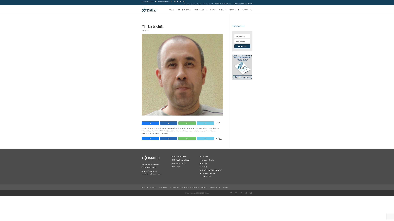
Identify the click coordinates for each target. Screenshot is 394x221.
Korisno (212, 10)
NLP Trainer (176, 167)
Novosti (152, 187)
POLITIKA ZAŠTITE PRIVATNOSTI (243, 4)
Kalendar (186, 4)
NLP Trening (185, 10)
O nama (231, 10)
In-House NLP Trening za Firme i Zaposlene (184, 187)
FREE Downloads (243, 10)
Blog (178, 10)
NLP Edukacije (162, 187)
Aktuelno (171, 10)
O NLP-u (221, 10)
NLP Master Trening (179, 163)
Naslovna (145, 187)
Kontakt (211, 4)
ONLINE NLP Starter (179, 157)
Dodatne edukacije (199, 10)
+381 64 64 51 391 (151, 171)
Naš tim (205, 4)
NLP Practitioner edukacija (181, 160)
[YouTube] (183, 1)
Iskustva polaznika (196, 4)
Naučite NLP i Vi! (214, 187)
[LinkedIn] (180, 1)
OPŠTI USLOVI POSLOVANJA (223, 4)
